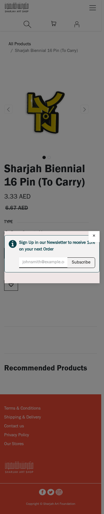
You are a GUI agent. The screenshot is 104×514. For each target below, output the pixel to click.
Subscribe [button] (81, 262)
